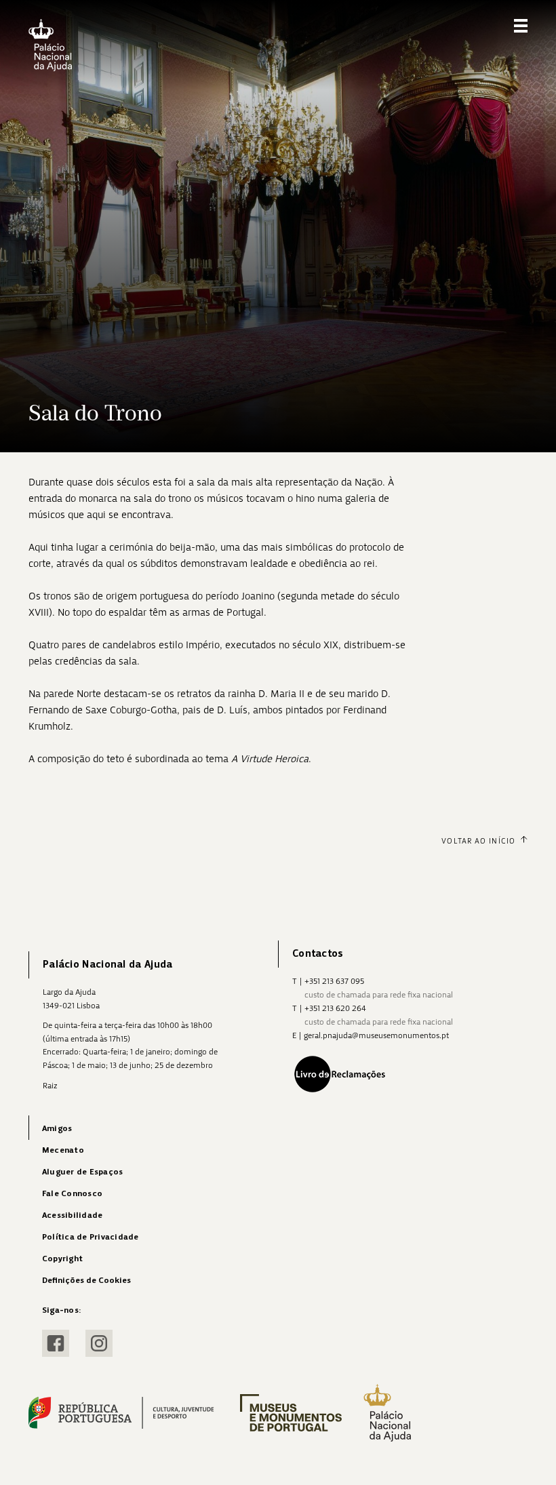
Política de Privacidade (90, 1237)
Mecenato (63, 1150)
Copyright (62, 1259)
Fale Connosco (72, 1193)
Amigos (57, 1128)
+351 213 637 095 (334, 981)
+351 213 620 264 (335, 1008)
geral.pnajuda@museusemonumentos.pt (376, 1035)
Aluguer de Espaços (82, 1172)
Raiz (50, 1085)
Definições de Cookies (86, 1280)
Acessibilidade (72, 1215)
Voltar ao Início (478, 841)
